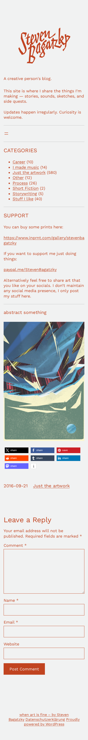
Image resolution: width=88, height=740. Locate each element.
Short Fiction (26, 188)
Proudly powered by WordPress (52, 721)
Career (19, 161)
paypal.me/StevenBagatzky (30, 269)
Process (20, 183)
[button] (16, 450)
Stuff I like (23, 198)
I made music (26, 167)
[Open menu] (6, 133)
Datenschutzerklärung (45, 719)
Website (11, 644)
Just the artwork (29, 172)
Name (11, 600)
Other (18, 177)
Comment (15, 545)
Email (11, 622)
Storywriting (25, 193)
